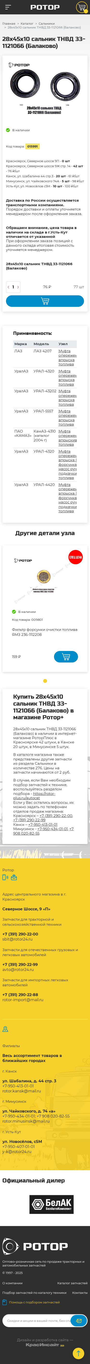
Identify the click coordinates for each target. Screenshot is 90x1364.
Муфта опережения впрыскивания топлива (72, 438)
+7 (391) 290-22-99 (29, 820)
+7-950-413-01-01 (42, 824)
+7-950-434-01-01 (52, 829)
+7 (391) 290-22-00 (56, 815)
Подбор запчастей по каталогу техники (34, 1293)
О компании (12, 1283)
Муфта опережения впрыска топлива (70, 357)
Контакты (80, 1293)
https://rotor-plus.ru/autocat (34, 795)
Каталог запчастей (72, 1283)
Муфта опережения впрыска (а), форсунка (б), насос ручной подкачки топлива (71, 464)
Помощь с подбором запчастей (34, 1302)
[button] (45, 681)
